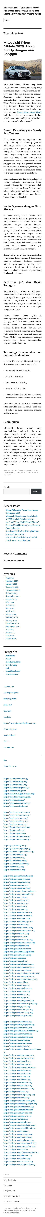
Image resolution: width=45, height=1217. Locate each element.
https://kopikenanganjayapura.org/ (19, 794)
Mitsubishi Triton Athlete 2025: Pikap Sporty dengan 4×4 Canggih (19, 48)
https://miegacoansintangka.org (17, 1043)
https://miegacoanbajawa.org (16, 1046)
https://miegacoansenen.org (16, 924)
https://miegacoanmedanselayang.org (20, 1003)
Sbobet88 (7, 1185)
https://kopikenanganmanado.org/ (18, 851)
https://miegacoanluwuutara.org (17, 1085)
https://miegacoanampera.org (16, 918)
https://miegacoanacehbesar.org (17, 1082)
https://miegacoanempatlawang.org (19, 1101)
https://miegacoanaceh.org (15, 906)
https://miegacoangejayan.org (16, 879)
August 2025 (11, 599)
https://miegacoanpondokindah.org (19, 943)
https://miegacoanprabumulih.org (18, 894)
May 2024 (10, 635)
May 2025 (10, 608)
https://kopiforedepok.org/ (15, 854)
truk (7, 668)
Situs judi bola (9, 1180)
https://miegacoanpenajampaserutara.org (21, 973)
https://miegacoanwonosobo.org (17, 915)
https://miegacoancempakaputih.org (19, 1143)
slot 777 (6, 741)
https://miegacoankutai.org (15, 1119)
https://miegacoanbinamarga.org (18, 921)
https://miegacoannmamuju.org (17, 1064)
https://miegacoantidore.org (16, 903)
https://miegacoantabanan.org (16, 1079)
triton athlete (25, 472)
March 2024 (11, 639)
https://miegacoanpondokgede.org (18, 952)
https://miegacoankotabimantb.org (19, 930)
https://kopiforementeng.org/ (16, 827)
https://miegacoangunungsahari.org (19, 1146)
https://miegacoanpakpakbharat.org (19, 1128)
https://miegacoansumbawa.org (17, 1116)
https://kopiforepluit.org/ (14, 833)
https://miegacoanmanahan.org (17, 1022)
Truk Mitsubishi (13, 671)
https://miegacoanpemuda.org (16, 882)
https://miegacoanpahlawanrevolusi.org (21, 1152)
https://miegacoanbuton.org (16, 1091)
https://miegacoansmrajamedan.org (19, 1164)
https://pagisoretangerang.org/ (17, 848)
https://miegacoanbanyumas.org (17, 1034)
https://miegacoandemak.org (16, 1131)
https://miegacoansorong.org (16, 985)
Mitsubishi (29, 470)
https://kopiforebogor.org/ (15, 861)
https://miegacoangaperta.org (16, 1006)
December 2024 (12, 623)
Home (6, 1175)
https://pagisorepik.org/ (14, 800)
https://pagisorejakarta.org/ (15, 806)
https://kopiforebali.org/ (14, 858)
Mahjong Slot (9, 1191)
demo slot (7, 705)
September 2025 (13, 596)
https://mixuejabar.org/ (13, 867)
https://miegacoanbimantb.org (17, 1061)
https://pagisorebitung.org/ (15, 818)
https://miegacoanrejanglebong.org (19, 1095)
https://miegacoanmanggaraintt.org (19, 1067)
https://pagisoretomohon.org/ (16, 815)
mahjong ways (9, 699)
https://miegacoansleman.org (16, 994)
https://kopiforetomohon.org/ (16, 836)
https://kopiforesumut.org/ (15, 785)
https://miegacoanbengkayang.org (18, 1140)
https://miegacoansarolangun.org (18, 1134)
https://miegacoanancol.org (15, 1149)
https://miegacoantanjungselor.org (18, 976)
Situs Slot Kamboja (11, 1196)
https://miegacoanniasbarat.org (17, 1070)
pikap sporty (15, 472)
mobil (21, 470)
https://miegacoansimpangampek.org (20, 1104)
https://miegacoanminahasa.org (17, 988)
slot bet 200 (8, 686)
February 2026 (12, 581)
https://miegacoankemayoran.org (18, 927)
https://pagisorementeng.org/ (16, 812)
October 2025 (11, 593)
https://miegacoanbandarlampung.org (20, 979)
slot (5, 760)
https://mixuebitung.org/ (14, 791)
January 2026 (11, 584)
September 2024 (13, 626)
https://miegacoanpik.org (14, 958)
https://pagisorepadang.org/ (15, 821)
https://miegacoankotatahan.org (17, 912)
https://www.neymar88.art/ (29, 112)
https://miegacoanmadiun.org (16, 1158)
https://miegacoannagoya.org (16, 997)
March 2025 (11, 614)
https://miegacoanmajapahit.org (17, 1016)
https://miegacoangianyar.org (16, 991)
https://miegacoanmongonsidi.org (18, 1000)
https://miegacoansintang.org (16, 888)
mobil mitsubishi (13, 662)
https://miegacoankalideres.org (17, 949)
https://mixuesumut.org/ (14, 870)
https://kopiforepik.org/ (14, 830)
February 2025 (12, 617)
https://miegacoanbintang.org (16, 1040)
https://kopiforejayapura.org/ (16, 788)
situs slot (7, 711)
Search (6, 487)
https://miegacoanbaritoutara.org (18, 1110)
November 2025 (13, 590)
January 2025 (11, 620)
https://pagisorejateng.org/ (15, 824)
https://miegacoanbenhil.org (16, 933)
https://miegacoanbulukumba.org (18, 1037)
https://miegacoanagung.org (16, 900)
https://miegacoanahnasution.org (18, 876)
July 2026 (10, 578)
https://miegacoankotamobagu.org (18, 1055)
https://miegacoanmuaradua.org (17, 970)
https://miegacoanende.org (15, 897)
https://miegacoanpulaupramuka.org (19, 891)
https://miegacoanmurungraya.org (18, 1058)
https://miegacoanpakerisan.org (17, 1155)
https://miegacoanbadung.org (16, 1076)
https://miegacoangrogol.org (16, 946)
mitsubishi (10, 656)
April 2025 (10, 611)
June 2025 (10, 605)
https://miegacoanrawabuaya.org (18, 940)
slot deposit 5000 (10, 693)
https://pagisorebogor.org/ (15, 845)
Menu (7, 20)
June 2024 (10, 632)
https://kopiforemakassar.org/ (16, 839)
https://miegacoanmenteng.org (17, 955)
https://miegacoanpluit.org (15, 961)
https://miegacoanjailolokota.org (18, 1122)
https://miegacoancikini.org (15, 937)
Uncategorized (12, 674)
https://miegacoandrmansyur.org (18, 1161)
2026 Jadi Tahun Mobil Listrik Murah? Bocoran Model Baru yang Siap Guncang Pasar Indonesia (23, 525)
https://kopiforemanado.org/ (16, 864)
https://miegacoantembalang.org (18, 1012)
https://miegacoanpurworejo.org (17, 1113)
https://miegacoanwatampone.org (18, 1107)
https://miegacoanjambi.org (15, 982)
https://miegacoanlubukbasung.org (19, 967)
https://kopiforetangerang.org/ (17, 797)
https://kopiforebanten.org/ (15, 779)
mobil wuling (11, 665)
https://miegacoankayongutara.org (18, 1025)
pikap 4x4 (7, 472)
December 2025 (12, 587)
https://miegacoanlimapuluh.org (17, 1137)
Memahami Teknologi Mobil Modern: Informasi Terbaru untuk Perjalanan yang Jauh (22, 10)
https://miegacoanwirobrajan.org (18, 1009)
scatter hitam (9, 735)
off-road (36, 470)
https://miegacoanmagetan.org (17, 1073)
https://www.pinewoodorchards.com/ (19, 723)
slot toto (7, 717)
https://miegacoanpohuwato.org (17, 1028)
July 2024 (10, 629)
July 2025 (10, 602)
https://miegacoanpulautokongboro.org (20, 1031)
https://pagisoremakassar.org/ (16, 803)
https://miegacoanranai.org (15, 909)
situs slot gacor (10, 729)
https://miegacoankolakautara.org (18, 964)
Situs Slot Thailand (11, 1201)
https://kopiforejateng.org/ (15, 782)
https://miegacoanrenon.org (16, 885)
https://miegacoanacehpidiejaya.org (19, 1125)
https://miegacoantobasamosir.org (18, 1088)
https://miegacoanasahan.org (16, 1098)
